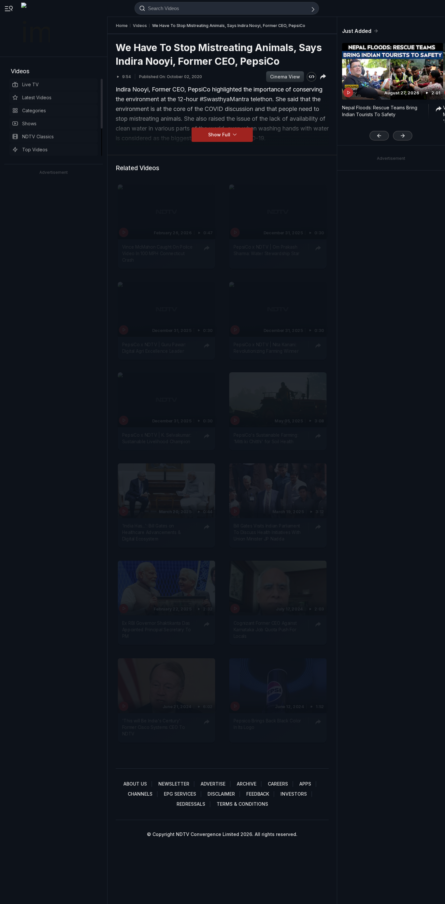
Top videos (35, 149)
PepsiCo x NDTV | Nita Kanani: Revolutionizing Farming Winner (266, 347)
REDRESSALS (191, 804)
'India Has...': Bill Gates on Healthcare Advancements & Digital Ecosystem (151, 532)
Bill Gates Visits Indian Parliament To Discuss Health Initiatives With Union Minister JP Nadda (267, 532)
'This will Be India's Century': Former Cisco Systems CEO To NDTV (153, 727)
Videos (20, 71)
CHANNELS (140, 794)
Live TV (30, 84)
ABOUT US (135, 784)
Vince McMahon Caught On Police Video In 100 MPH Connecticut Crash (157, 253)
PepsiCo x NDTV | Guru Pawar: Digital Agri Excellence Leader (154, 347)
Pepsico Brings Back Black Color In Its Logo (267, 724)
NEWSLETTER (173, 784)
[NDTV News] (36, 28)
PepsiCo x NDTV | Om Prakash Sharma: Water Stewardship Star (267, 250)
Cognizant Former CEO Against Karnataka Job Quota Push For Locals (265, 629)
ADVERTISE (213, 784)
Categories (34, 110)
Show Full (220, 134)
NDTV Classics (38, 136)
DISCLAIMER (221, 794)
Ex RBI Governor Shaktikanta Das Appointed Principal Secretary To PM (156, 629)
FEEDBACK (257, 794)
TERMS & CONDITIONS (242, 804)
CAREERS (278, 784)
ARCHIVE (246, 784)
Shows (29, 123)
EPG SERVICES (180, 794)
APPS (305, 784)
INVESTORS (293, 794)
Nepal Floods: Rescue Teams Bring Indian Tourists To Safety (379, 111)
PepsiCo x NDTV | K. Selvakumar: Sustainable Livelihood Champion (156, 438)
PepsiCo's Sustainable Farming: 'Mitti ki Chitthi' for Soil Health (266, 438)
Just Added (356, 31)
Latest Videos (36, 97)
